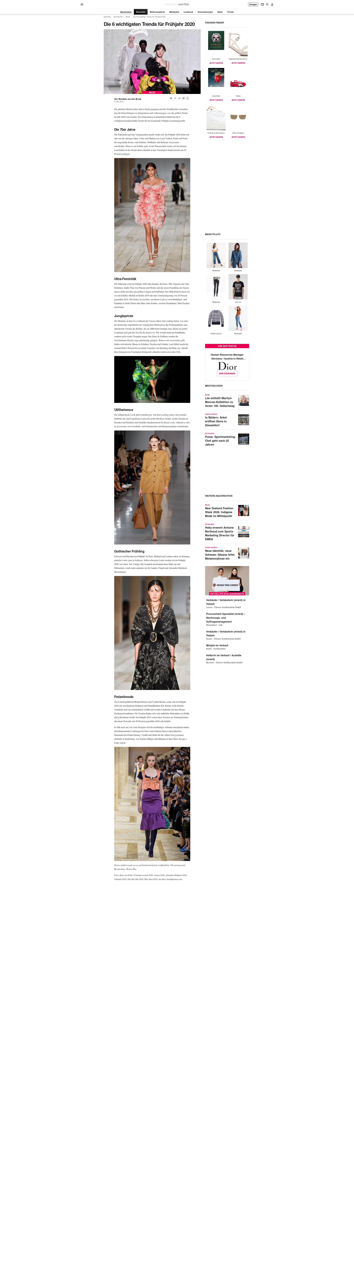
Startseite (107, 17)
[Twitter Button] (171, 98)
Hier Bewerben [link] (227, 373)
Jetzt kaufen (216, 63)
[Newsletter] (262, 4)
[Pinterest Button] (183, 98)
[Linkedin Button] (179, 98)
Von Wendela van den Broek (127, 99)
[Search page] (267, 4)
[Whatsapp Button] (188, 98)
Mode (128, 17)
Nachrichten (118, 17)
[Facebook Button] (175, 98)
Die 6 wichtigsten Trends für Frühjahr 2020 (149, 17)
